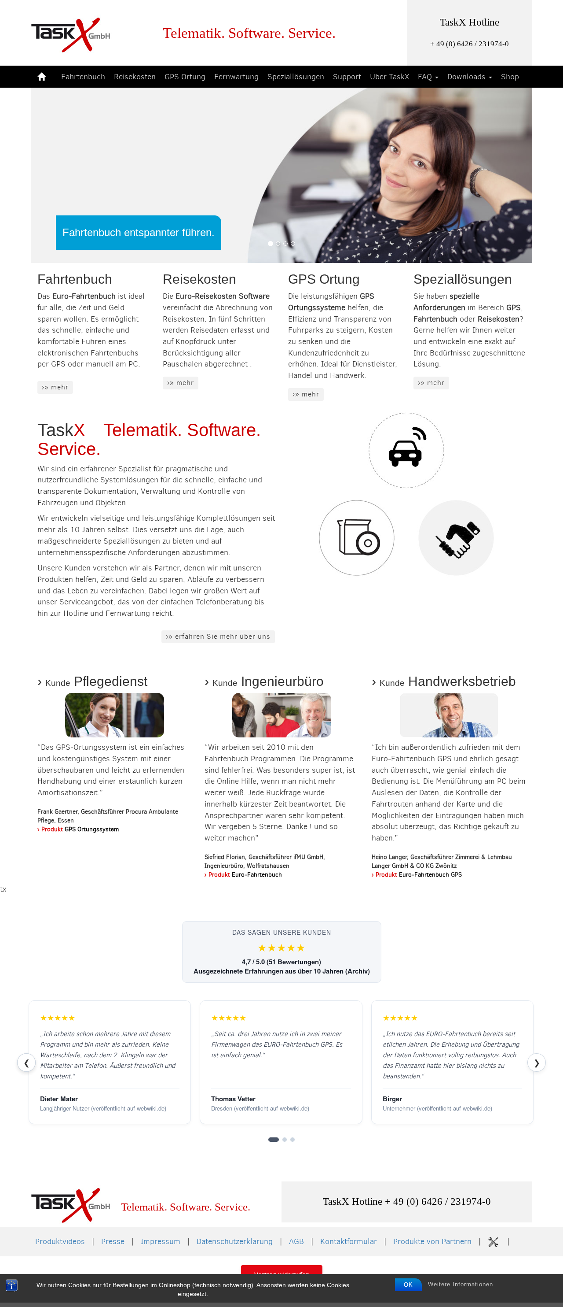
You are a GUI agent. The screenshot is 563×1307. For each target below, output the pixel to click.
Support (347, 76)
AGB (296, 1241)
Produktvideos (60, 1241)
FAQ (426, 76)
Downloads (467, 76)
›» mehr (55, 387)
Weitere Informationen (460, 1284)
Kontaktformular (348, 1241)
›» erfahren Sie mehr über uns (218, 636)
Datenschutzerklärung (235, 1241)
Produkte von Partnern (432, 1241)
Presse (112, 1241)
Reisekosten (135, 76)
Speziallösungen (295, 76)
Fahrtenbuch (83, 76)
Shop (510, 76)
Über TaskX (389, 76)
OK (408, 1284)
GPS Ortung (185, 76)
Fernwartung (236, 76)
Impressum (160, 1241)
